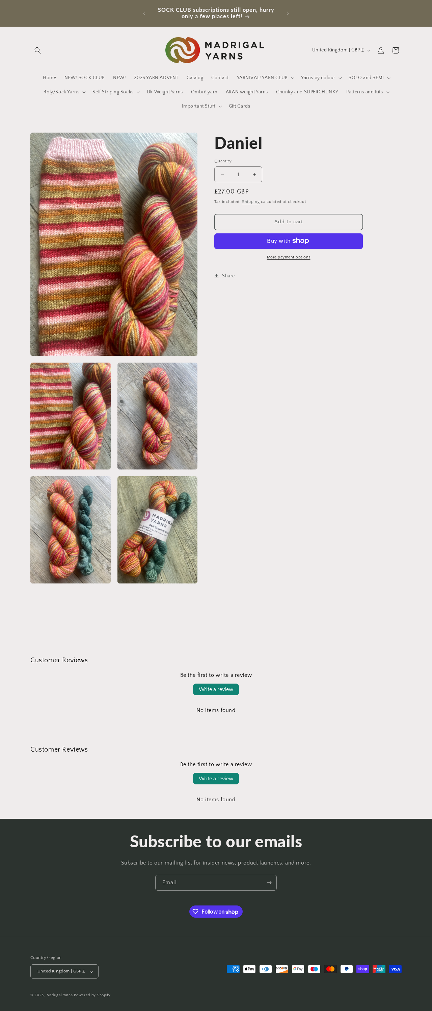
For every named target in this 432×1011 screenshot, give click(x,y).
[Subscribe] (269, 883)
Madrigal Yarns (60, 995)
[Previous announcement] (144, 13)
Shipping (251, 202)
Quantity (223, 161)
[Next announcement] (287, 13)
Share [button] (228, 276)
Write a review (216, 689)
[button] (37, 50)
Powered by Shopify (92, 995)
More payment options (288, 257)
